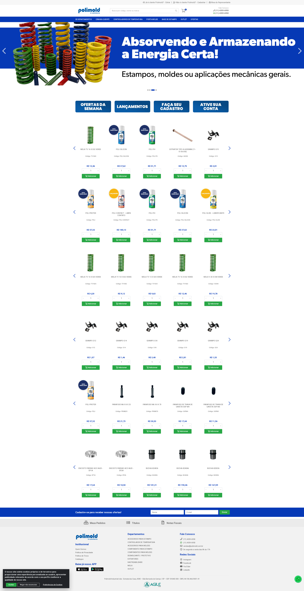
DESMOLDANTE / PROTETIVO (139, 556)
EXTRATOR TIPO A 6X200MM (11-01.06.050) (182, 150)
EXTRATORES (133, 559)
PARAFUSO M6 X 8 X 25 (121, 404)
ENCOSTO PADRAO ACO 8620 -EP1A (90, 469)
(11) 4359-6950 (222, 13)
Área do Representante (220, 2)
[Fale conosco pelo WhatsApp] (298, 579)
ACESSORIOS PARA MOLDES (139, 546)
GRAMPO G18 (152, 341)
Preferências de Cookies (52, 585)
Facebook (187, 563)
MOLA (130, 566)
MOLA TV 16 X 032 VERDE (91, 149)
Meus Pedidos (97, 523)
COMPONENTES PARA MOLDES (140, 552)
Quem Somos (80, 549)
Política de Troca (81, 556)
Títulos (135, 523)
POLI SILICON (121, 149)
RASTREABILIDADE (135, 562)
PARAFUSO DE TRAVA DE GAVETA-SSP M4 (182, 405)
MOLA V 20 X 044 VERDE (213, 277)
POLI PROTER (91, 213)
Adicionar (91, 176)
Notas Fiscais (174, 523)
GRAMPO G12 (90, 341)
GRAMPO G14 (121, 341)
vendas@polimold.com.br (193, 546)
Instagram (187, 560)
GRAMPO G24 (213, 341)
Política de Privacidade (84, 552)
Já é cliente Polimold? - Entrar (157, 2)
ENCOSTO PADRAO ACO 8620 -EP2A (121, 469)
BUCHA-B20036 (213, 468)
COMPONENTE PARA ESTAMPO (140, 549)
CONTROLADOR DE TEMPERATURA (141, 542)
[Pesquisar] (176, 10)
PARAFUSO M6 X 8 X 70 (152, 404)
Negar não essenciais (28, 585)
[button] (148, 90)
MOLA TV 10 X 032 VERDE (121, 277)
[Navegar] (4, 51)
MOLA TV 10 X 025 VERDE (91, 277)
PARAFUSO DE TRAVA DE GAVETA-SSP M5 (213, 405)
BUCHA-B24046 (183, 468)
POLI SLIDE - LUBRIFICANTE (213, 213)
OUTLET (131, 569)
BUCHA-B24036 (152, 468)
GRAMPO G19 (213, 149)
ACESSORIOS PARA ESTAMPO (139, 539)
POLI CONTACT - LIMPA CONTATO (121, 214)
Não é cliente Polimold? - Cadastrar (190, 2)
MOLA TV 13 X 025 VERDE (152, 277)
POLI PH (152, 149)
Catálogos (79, 559)
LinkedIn (186, 570)
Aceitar (11, 585)
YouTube (186, 566)
